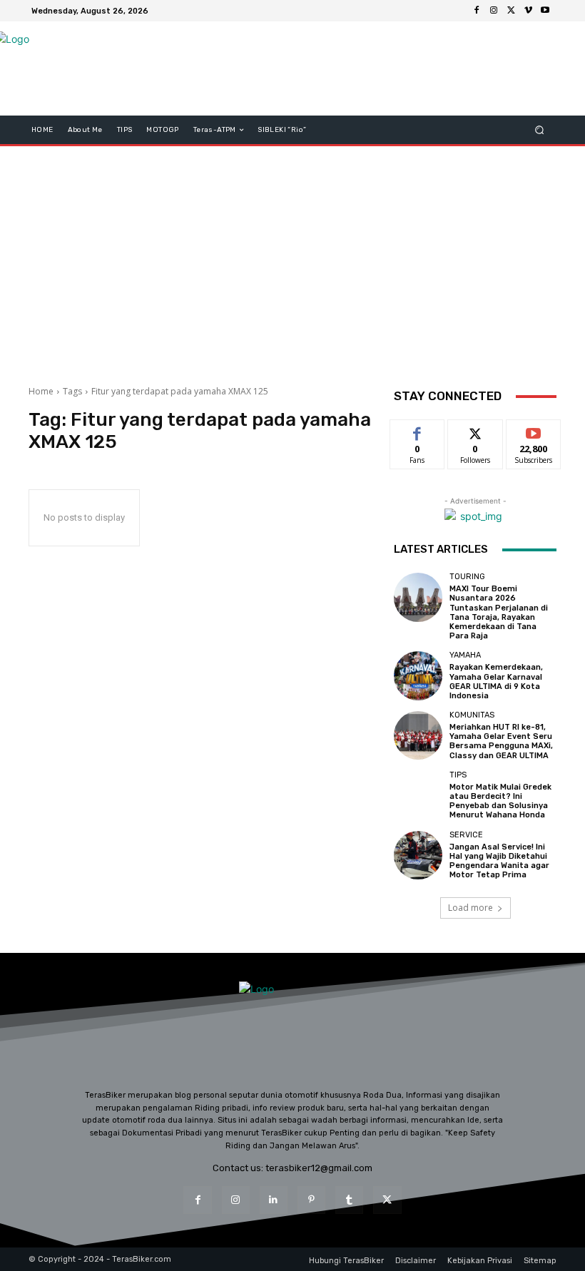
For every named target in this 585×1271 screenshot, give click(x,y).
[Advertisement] (292, 260)
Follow (475, 430)
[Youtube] (545, 10)
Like (418, 430)
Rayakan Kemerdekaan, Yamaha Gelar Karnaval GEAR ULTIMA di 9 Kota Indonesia (496, 681)
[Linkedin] (274, 1200)
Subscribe (534, 430)
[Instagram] (493, 10)
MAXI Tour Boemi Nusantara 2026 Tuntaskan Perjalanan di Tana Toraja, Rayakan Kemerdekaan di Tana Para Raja (498, 612)
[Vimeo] (527, 10)
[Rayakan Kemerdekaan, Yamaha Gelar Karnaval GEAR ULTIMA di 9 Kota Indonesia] (418, 675)
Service (466, 835)
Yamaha (465, 655)
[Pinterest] (311, 1200)
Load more (470, 908)
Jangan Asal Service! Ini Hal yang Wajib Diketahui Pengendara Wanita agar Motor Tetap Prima (499, 861)
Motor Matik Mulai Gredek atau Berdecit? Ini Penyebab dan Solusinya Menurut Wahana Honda (500, 801)
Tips (458, 775)
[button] (540, 130)
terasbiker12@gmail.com (318, 1168)
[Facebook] (476, 10)
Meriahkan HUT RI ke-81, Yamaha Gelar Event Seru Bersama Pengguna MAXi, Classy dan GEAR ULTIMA (501, 741)
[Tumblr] (349, 1200)
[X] (510, 10)
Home (41, 391)
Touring (467, 577)
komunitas (471, 715)
